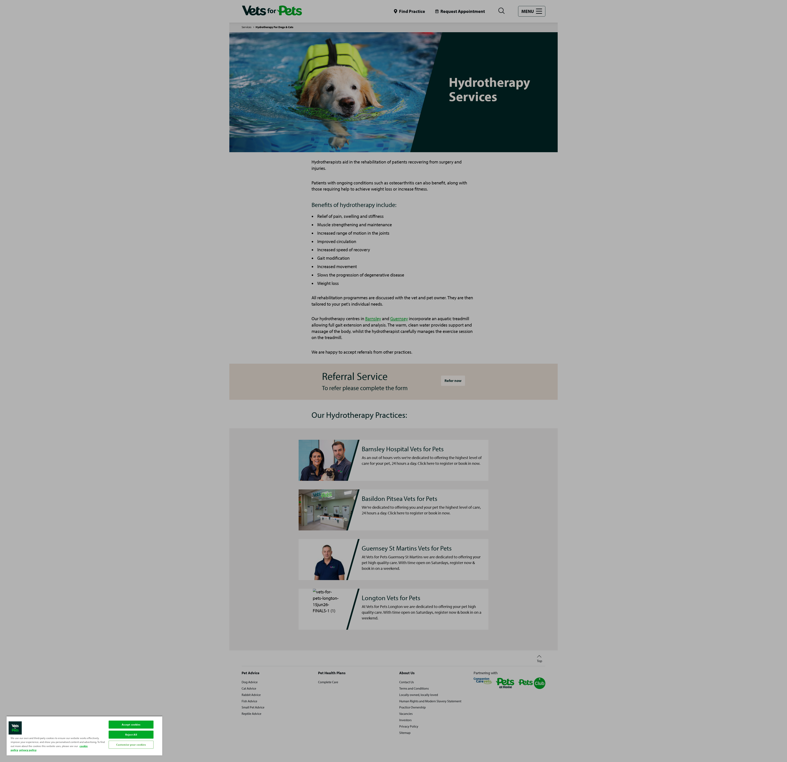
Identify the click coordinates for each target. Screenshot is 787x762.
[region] (84, 735)
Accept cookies (131, 724)
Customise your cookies (131, 744)
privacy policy (27, 750)
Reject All (131, 734)
